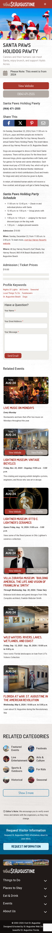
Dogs (25, 297)
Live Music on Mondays (19, 408)
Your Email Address (13, 321)
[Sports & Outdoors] (13, 769)
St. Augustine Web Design (35, 926)
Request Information (26, 846)
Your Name (9, 310)
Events (7, 903)
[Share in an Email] (43, 123)
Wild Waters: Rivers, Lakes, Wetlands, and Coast (23, 639)
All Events (24, 289)
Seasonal (34, 289)
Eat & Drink (10, 896)
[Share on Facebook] (9, 123)
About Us (9, 911)
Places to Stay (12, 888)
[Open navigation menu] (42, 4)
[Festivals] (38, 748)
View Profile (37, 452)
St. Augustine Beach (12, 297)
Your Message (11, 332)
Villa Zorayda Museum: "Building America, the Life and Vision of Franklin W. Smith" (26, 581)
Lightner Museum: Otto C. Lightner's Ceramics (21, 521)
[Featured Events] (13, 748)
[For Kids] (38, 769)
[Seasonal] (38, 780)
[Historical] (13, 780)
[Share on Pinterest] (31, 123)
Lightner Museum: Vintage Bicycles (22, 461)
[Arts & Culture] (38, 759)
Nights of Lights (10, 289)
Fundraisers (27, 293)
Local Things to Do (11, 293)
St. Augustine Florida (30, 930)
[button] (26, 792)
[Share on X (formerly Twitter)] (20, 123)
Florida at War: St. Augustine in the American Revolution (26, 698)
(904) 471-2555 (26, 94)
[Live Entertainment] (13, 759)
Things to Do (11, 880)
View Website (26, 86)
